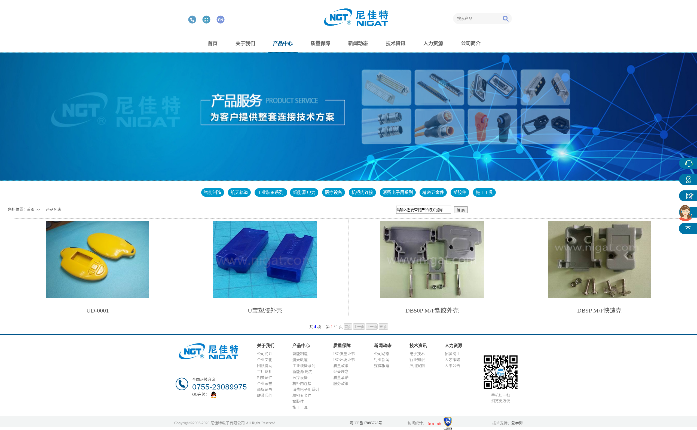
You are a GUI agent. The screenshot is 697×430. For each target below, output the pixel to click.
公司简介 (264, 354)
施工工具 (484, 192)
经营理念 (340, 372)
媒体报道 (381, 366)
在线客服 (688, 163)
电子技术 (417, 354)
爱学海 (517, 423)
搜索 (505, 18)
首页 (31, 210)
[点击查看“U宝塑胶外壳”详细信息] (265, 259)
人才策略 (452, 360)
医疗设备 (333, 192)
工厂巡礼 (264, 372)
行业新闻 (381, 360)
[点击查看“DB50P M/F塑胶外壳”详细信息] (432, 259)
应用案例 (417, 366)
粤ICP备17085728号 (366, 423)
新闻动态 (688, 195)
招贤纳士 (452, 354)
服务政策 (340, 384)
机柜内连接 (362, 192)
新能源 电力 (304, 192)
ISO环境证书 (344, 360)
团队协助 (264, 366)
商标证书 (264, 390)
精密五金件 (433, 192)
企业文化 (264, 360)
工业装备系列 (271, 192)
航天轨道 (239, 192)
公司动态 (381, 354)
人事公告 (452, 366)
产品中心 (688, 179)
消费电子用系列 (398, 192)
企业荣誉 (264, 384)
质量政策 (340, 366)
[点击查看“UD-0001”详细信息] (97, 259)
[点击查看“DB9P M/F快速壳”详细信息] (599, 259)
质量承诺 (340, 378)
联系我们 (264, 396)
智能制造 (212, 192)
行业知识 (417, 360)
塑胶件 (459, 192)
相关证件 (264, 378)
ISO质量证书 (344, 354)
